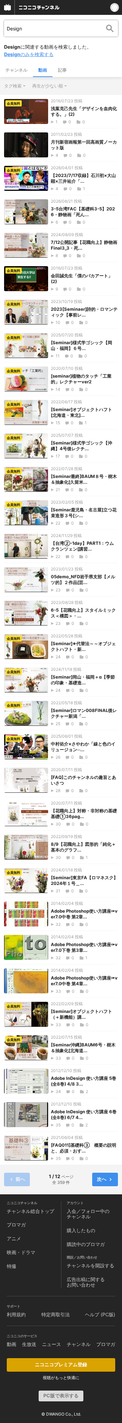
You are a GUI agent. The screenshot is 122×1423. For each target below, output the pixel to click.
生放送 (29, 1344)
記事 (62, 70)
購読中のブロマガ (86, 1244)
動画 (42, 70)
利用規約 (16, 1314)
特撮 (11, 1266)
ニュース (51, 1344)
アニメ (14, 1238)
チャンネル (16, 70)
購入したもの (81, 1230)
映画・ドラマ (21, 1252)
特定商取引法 (55, 1314)
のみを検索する (29, 54)
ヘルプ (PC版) (100, 1314)
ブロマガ (16, 1224)
